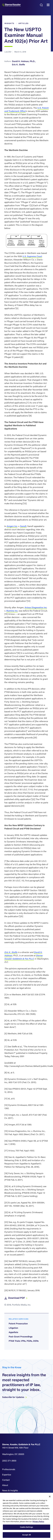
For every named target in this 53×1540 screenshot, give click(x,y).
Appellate (13, 1332)
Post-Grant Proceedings (20, 1337)
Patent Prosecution (18, 1324)
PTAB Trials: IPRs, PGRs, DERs (24, 1341)
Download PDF (16, 1298)
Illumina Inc (12, 611)
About (5, 1485)
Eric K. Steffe (18, 65)
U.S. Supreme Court (32, 256)
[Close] (50, 1496)
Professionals (8, 1469)
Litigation (13, 1328)
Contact (6, 1480)
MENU (49, 5)
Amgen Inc (12, 526)
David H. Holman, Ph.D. (23, 61)
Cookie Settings (26, 1527)
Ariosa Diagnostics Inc (36, 608)
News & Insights (10, 1491)
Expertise (6, 1475)
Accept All (26, 1535)
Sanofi (23, 526)
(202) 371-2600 (9, 1461)
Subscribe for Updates (13, 1397)
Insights (9, 23)
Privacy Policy (38, 1522)
